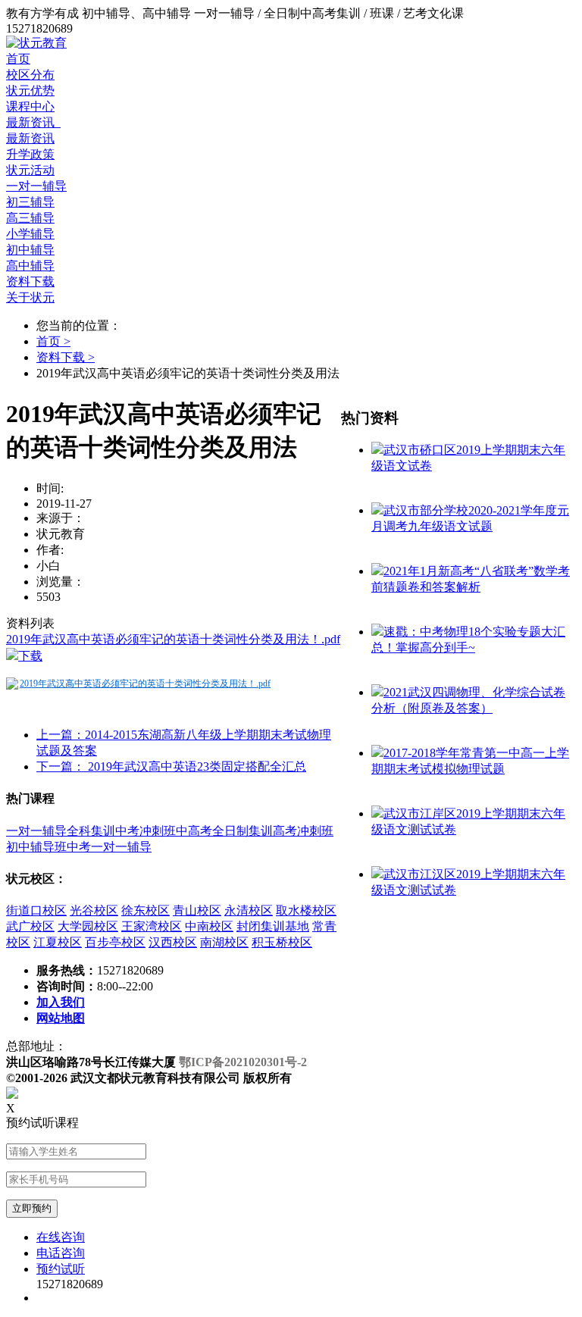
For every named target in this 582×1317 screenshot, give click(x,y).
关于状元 (30, 297)
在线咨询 (60, 1237)
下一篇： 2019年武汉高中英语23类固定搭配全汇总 (171, 766)
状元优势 (30, 90)
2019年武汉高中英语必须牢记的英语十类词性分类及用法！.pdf (173, 639)
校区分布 (30, 74)
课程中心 (30, 106)
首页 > (53, 341)
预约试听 (60, 1268)
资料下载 (30, 281)
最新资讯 (33, 122)
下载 (30, 655)
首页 (18, 58)
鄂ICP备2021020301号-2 (243, 1062)
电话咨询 (60, 1253)
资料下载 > (65, 357)
